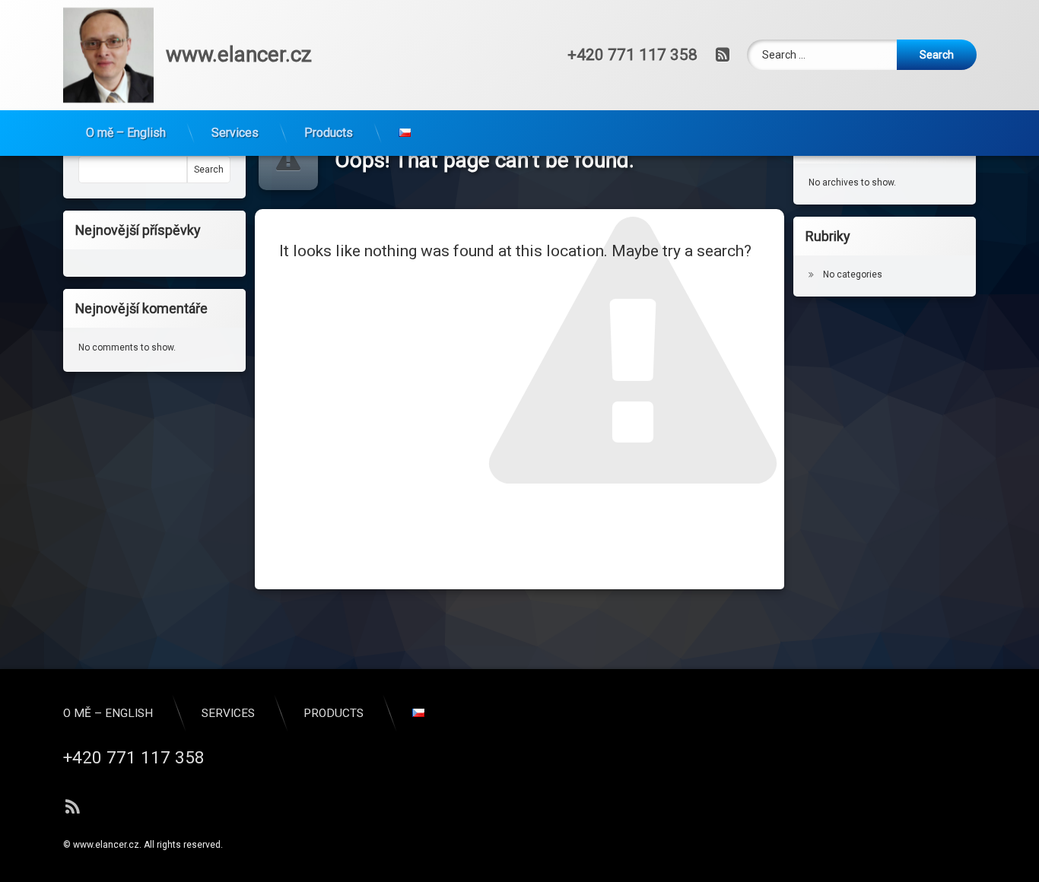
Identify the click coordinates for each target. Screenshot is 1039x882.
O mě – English (126, 132)
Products (328, 132)
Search (209, 169)
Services (235, 132)
